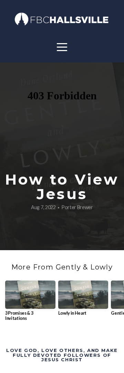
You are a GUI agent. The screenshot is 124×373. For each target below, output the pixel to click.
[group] (30, 303)
